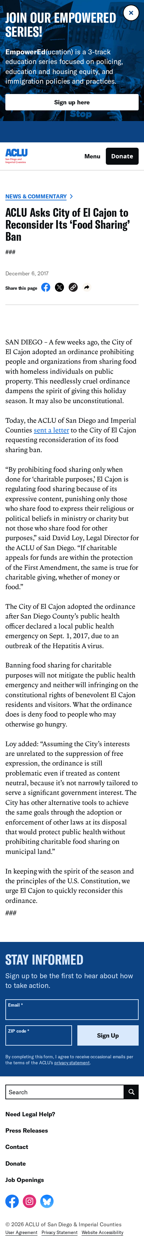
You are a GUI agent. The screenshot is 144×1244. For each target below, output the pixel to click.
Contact (16, 1146)
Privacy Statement (60, 1232)
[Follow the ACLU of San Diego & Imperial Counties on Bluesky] (47, 1202)
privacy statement (72, 1062)
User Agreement (21, 1232)
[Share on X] (59, 289)
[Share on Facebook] (45, 289)
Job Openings (24, 1179)
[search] (131, 1092)
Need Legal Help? (30, 1114)
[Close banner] (131, 13)
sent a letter (51, 429)
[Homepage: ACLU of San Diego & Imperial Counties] (28, 156)
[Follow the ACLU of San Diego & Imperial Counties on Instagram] (29, 1202)
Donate (122, 156)
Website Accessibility (102, 1232)
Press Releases (26, 1130)
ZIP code (18, 1031)
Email (15, 1005)
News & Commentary (36, 196)
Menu (92, 156)
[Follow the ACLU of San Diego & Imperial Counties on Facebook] (12, 1202)
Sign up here (72, 102)
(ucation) (39, 51)
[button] (73, 288)
